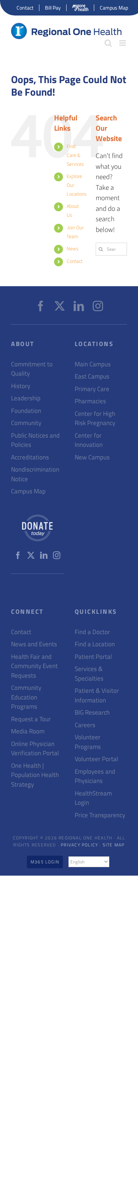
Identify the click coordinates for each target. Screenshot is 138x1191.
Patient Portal (93, 656)
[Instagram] (98, 306)
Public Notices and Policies (35, 440)
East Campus (92, 376)
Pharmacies (90, 401)
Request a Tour (31, 719)
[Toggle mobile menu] (123, 43)
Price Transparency (100, 815)
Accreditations (30, 457)
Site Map (114, 844)
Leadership (25, 398)
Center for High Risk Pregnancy (95, 418)
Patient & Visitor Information (97, 695)
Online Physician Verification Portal (35, 748)
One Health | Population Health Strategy (35, 775)
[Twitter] (59, 306)
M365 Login (45, 861)
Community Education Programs (26, 697)
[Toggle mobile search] (108, 43)
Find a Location (95, 644)
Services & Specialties (89, 673)
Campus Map (28, 491)
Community (26, 423)
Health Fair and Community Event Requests (34, 666)
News (72, 249)
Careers (85, 725)
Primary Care (92, 389)
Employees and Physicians (95, 776)
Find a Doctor (92, 632)
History (20, 386)
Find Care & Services (75, 155)
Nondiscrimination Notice (35, 474)
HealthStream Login (93, 798)
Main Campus (93, 364)
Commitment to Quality (32, 369)
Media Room (28, 731)
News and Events (34, 644)
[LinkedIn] (79, 306)
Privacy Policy (79, 844)
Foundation (26, 410)
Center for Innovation (89, 440)
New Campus (92, 457)
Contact (74, 261)
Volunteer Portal (96, 759)
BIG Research (92, 712)
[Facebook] (40, 306)
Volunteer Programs (88, 742)
